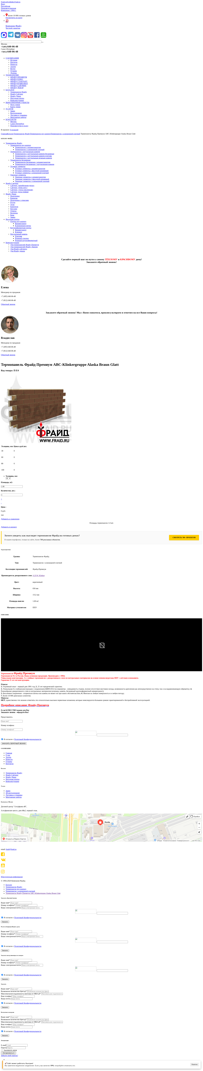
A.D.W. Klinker (39, 576)
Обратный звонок (8, 304)
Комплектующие (12, 243)
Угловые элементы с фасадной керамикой (32, 171)
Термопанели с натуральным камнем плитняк (33, 156)
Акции (8, 757)
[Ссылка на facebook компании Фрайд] (37, 37)
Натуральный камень (18, 234)
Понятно (194, 1064)
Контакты (10, 764)
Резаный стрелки (22, 238)
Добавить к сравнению (10, 519)
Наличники (15, 196)
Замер (8, 791)
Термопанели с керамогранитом (28, 147)
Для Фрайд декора (17, 251)
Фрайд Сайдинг (12, 183)
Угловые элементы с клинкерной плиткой (32, 173)
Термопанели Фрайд (14, 143)
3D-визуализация (13, 793)
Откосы (13, 211)
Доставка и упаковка (14, 795)
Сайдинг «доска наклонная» (21, 190)
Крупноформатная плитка (20, 228)
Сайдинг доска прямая (19, 192)
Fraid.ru (4, 2)
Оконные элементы (18, 175)
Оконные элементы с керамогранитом (30, 177)
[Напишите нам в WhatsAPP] (43, 37)
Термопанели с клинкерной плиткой (29, 150)
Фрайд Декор (11, 194)
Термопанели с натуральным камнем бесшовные (34, 154)
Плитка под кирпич (18, 221)
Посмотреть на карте (14, 18)
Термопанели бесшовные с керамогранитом (32, 162)
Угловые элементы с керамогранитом (30, 169)
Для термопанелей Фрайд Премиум (24, 245)
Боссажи (13, 209)
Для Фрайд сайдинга (18, 249)
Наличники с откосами (19, 200)
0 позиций (14, 130)
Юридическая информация (12, 877)
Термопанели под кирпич (20, 145)
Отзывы (9, 762)
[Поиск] (42, 42)
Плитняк (18, 236)
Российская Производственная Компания (8, 8)
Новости (9, 759)
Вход (3, 4)
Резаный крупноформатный (26, 240)
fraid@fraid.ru (11, 849)
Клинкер (18, 232)
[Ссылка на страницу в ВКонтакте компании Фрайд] (18, 37)
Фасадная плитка (12, 219)
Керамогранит (20, 224)
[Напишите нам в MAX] (4, 37)
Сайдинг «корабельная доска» (22, 185)
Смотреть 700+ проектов (184, 537)
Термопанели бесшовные (20, 160)
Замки (12, 217)
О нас (8, 755)
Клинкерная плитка (23, 226)
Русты (12, 202)
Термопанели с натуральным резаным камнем (33, 158)
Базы (12, 215)
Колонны (14, 213)
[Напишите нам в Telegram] (10, 37)
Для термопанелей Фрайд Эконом (24, 247)
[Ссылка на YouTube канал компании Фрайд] (30, 37)
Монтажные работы (14, 797)
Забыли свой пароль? (9, 1056)
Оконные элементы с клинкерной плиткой (32, 181)
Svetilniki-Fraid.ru (13, 2)
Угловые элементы (17, 166)
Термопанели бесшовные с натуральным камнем (34, 164)
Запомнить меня (10, 1050)
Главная (9, 753)
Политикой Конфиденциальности (27, 739)
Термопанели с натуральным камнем (25, 152)
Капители (14, 207)
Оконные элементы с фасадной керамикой (32, 179)
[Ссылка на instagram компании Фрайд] (24, 37)
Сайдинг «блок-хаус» (18, 188)
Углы (12, 205)
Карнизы (14, 198)
